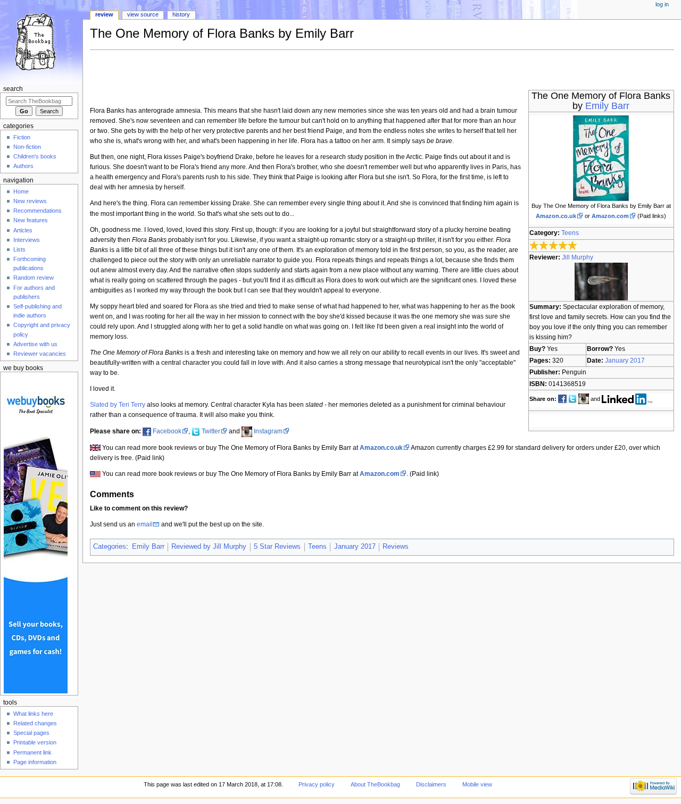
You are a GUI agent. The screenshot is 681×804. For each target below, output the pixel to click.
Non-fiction (27, 147)
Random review (33, 277)
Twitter (211, 431)
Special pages (31, 733)
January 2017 (625, 360)
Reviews (396, 546)
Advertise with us (35, 344)
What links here (33, 713)
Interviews (26, 240)
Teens (570, 233)
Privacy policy (316, 784)
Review (104, 14)
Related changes (35, 723)
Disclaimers (431, 784)
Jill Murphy (577, 257)
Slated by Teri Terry (117, 404)
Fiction (21, 137)
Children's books (34, 156)
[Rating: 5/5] (553, 245)
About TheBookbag (375, 784)
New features (30, 220)
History (181, 14)
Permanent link (32, 752)
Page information (34, 762)
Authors (23, 166)
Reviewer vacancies (39, 353)
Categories (109, 546)
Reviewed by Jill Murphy (208, 546)
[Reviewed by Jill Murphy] (601, 280)
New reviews (30, 201)
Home (21, 191)
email (145, 524)
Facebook (167, 431)
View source (143, 14)
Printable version (34, 742)
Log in (662, 4)
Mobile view (477, 784)
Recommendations (37, 210)
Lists (19, 249)
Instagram (268, 431)
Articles (22, 230)
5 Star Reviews (277, 546)
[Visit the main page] (41, 41)
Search (13, 89)
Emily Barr (607, 105)
